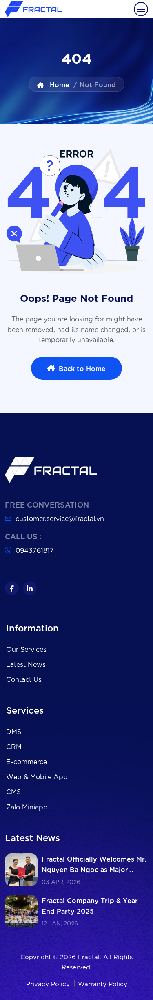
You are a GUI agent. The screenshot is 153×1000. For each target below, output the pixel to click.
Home (58, 84)
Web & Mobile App (37, 776)
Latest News (26, 663)
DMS (13, 731)
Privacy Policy (49, 983)
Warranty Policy (102, 983)
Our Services (26, 648)
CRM (14, 746)
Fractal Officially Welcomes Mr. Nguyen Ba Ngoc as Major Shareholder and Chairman (94, 869)
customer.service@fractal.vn (60, 518)
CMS (13, 791)
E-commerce (26, 761)
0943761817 (35, 549)
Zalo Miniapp (27, 806)
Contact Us (24, 679)
